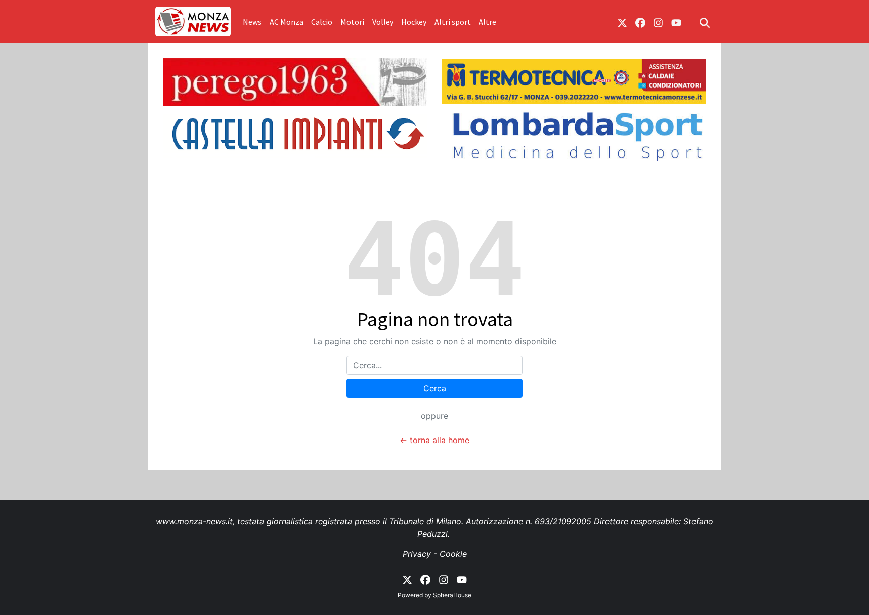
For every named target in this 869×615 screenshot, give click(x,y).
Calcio (321, 22)
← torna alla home (434, 440)
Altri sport (452, 22)
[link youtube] (676, 21)
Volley (382, 22)
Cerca (434, 388)
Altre (487, 22)
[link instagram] (658, 21)
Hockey (413, 22)
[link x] (622, 21)
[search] (705, 21)
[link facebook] (640, 21)
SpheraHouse (452, 595)
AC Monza (286, 22)
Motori (352, 22)
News (252, 22)
